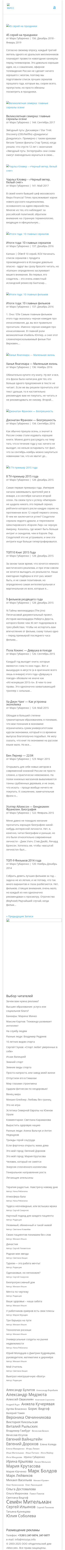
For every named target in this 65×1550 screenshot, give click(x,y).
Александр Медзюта (26, 1394)
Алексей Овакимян (20, 1399)
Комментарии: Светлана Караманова (28, 1119)
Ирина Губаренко (34, 1457)
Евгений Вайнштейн (24, 1439)
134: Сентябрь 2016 (43, 423)
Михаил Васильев (19, 1480)
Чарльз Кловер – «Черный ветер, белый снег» (28, 180)
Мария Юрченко (16, 1471)
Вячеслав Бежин (40, 1430)
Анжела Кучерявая (38, 1404)
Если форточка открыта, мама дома (27, 1145)
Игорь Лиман (33, 1448)
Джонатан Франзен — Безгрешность (31, 420)
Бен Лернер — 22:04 (19, 755)
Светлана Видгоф (17, 1497)
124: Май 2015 (40, 707)
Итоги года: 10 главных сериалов (28, 243)
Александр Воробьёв (47, 1390)
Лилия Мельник (42, 1461)
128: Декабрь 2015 (43, 479)
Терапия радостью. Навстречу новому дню (32, 1187)
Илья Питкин (32, 1452)
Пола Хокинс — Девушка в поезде (29, 650)
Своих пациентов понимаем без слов (28, 1234)
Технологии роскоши (18, 1330)
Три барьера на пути (18, 1320)
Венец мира (13, 1094)
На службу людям (16, 1031)
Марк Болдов (42, 1471)
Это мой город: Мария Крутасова (26, 1156)
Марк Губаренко (19, 38)
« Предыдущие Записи (19, 916)
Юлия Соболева (21, 1516)
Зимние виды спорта (18, 1067)
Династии (12, 1244)
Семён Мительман (28, 1502)
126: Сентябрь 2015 (43, 653)
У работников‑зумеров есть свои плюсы (30, 1311)
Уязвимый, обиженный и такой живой (29, 1225)
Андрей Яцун (13, 1404)
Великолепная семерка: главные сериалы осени (28, 117)
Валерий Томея (15, 1413)
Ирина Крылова (19, 1461)
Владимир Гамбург (18, 1430)
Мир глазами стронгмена (21, 1083)
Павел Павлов (37, 1493)
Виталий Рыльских (22, 1426)
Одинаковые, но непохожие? (23, 1272)
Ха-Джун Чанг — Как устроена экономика (26, 703)
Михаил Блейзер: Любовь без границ (28, 1099)
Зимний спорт (14, 1062)
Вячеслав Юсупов (17, 1435)
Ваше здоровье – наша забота (24, 1301)
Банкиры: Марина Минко (21, 1016)
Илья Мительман (15, 1452)
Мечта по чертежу (17, 1291)
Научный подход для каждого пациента (30, 1215)
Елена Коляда (48, 1444)
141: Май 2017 (40, 185)
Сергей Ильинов (20, 1507)
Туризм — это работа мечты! (23, 1263)
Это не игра (13, 1105)
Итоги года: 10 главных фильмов (28, 303)
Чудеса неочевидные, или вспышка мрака (31, 1206)
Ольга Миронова (17, 1493)
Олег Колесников (15, 1484)
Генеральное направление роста (26, 1172)
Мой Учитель (14, 1366)
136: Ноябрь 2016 (42, 367)
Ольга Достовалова (21, 1489)
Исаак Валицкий (16, 1056)
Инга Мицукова (14, 1457)
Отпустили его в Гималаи (21, 1078)
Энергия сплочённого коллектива (26, 1167)
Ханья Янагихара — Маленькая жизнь (31, 364)
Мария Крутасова (23, 1466)
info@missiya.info (25, 1539)
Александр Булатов (20, 1390)
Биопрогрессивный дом (20, 1282)
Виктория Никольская (22, 1422)
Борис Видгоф (39, 1409)
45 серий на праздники (21, 35)
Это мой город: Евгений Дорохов (25, 1150)
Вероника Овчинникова (28, 1417)
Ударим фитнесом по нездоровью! (27, 1088)
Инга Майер (47, 1452)
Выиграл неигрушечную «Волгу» (25, 1376)
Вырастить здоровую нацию (23, 1125)
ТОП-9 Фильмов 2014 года (23, 860)
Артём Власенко (16, 1409)
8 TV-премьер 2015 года (22, 476)
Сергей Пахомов (45, 1507)
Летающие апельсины (19, 1177)
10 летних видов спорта (20, 1041)
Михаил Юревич (41, 1480)
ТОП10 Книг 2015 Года (21, 552)
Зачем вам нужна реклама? (22, 1001)
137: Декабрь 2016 (43, 246)
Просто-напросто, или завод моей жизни (30, 1072)
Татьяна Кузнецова (18, 1511)
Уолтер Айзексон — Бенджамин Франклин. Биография (27, 808)
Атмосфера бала (16, 1196)
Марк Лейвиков (19, 1475)
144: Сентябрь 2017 (43, 122)
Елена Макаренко (15, 1448)
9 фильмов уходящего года (24, 599)
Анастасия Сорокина (44, 1399)
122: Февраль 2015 (43, 812)
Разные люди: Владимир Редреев (26, 1036)
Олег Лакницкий (33, 1484)
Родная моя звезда (17, 1253)
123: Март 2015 (41, 759)
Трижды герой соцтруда (20, 1140)
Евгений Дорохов (22, 1444)
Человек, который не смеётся (23, 1161)
